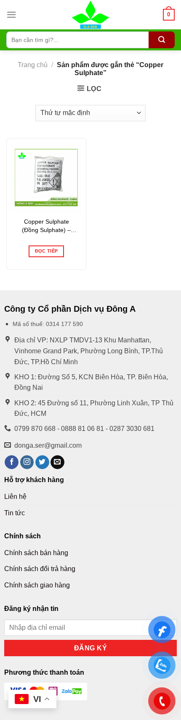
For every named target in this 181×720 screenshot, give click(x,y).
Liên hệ (15, 496)
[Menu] (11, 14)
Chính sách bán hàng (36, 552)
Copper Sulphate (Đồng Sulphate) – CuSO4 (46, 226)
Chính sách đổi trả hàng (39, 568)
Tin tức (14, 513)
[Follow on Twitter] (42, 462)
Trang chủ (33, 64)
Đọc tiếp (46, 250)
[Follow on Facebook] (12, 462)
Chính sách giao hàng (37, 585)
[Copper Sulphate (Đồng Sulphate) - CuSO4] (46, 178)
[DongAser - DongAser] (90, 14)
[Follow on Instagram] (27, 462)
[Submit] (162, 39)
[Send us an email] (57, 462)
